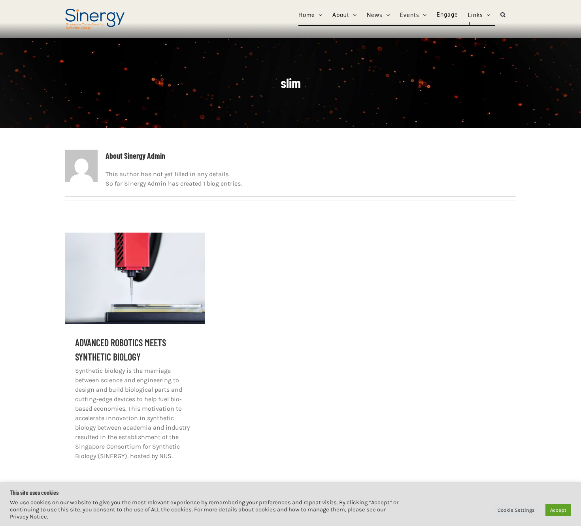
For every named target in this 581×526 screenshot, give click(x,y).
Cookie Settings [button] (516, 510)
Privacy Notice (28, 516)
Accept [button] (558, 510)
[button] (503, 14)
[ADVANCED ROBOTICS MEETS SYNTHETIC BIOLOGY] (135, 278)
